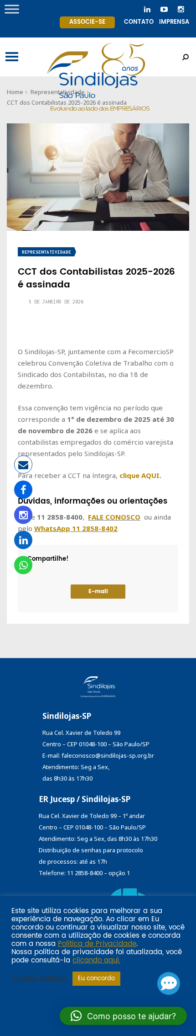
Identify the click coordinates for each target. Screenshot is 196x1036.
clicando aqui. (96, 960)
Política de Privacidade (97, 944)
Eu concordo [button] (96, 978)
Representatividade (46, 252)
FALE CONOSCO (114, 516)
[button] (123, 1016)
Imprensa (174, 22)
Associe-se (87, 22)
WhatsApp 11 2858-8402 (76, 528)
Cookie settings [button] (40, 979)
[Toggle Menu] (12, 9)
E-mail (98, 591)
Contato (139, 22)
